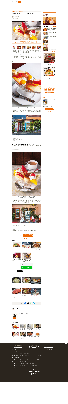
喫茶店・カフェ (21, 11)
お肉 (20, 365)
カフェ (39, 355)
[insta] (38, 347)
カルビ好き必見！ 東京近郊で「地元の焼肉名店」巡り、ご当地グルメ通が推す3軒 (16, 297)
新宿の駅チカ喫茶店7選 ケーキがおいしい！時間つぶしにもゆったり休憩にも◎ (26, 250)
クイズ (23, 359)
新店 (25, 353)
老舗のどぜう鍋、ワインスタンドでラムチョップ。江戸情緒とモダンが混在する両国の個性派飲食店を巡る (26, 296)
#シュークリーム (46, 87)
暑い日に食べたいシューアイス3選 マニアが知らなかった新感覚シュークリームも (36, 286)
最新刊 (14, 367)
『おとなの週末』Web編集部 (15, 18)
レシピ (41, 359)
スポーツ (30, 359)
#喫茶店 (13, 309)
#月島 (54, 88)
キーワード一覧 (50, 349)
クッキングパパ (22, 363)
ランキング (15, 351)
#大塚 (51, 88)
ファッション (33, 359)
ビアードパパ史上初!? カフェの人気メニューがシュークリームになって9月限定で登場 (52, 41)
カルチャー (37, 359)
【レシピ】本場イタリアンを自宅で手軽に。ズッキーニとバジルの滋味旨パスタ (16, 285)
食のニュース (21, 353)
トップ (14, 349)
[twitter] (29, 347)
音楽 (27, 359)
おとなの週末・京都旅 (23, 361)
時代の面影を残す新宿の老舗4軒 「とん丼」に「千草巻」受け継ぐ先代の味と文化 (36, 250)
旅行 (14, 361)
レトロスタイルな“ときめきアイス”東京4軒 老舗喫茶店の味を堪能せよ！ (16, 259)
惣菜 (24, 365)
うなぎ (26, 355)
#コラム (49, 88)
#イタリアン (46, 85)
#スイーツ (51, 87)
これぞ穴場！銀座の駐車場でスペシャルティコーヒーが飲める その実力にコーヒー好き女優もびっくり (36, 298)
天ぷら (28, 355)
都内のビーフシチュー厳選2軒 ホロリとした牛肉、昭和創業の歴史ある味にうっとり (16, 249)
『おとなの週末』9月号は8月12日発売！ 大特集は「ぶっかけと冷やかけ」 (52, 100)
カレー (23, 355)
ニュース (14, 353)
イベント (28, 353)
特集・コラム (15, 359)
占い (20, 359)
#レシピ (53, 85)
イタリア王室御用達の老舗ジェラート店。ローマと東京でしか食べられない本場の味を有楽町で (52, 45)
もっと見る (53, 51)
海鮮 (22, 365)
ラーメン (31, 355)
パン (34, 355)
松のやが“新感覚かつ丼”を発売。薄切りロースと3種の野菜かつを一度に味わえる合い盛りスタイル (52, 29)
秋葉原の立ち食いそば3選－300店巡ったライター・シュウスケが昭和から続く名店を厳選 (52, 33)
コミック (14, 363)
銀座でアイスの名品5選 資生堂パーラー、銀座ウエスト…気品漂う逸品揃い (26, 260)
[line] (32, 347)
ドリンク (36, 365)
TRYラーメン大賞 (16, 357)
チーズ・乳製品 (32, 365)
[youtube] (36, 347)
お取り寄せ (15, 365)
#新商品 (45, 88)
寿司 (20, 355)
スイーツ (42, 355)
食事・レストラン (16, 11)
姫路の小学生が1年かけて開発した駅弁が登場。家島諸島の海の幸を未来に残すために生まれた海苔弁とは (52, 37)
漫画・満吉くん (32, 363)
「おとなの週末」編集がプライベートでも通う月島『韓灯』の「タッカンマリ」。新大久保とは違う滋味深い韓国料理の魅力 (26, 285)
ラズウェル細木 (27, 363)
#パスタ (50, 85)
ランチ (36, 355)
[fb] (34, 347)
